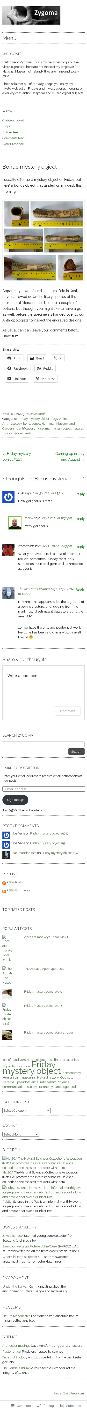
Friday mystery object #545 (49, 833)
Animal (64, 419)
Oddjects (66, 1077)
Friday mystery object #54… (49, 843)
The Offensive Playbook (34, 589)
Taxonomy (46, 1087)
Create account (13, 120)
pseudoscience (27, 1082)
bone (26, 423)
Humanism (11, 1077)
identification (25, 428)
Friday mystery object (34, 419)
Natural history (48, 1077)
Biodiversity (21, 1060)
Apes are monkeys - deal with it (46, 937)
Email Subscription (21, 768)
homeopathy (72, 1073)
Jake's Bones (11, 1235)
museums (42, 428)
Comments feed (13, 138)
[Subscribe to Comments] (4, 890)
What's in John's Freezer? (20, 1257)
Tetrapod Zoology (14, 1357)
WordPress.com (13, 144)
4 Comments (22, 433)
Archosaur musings (16, 1345)
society (32, 1087)
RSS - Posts (15, 882)
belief (7, 1060)
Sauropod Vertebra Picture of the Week (29, 1246)
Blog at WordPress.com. (69, 1393)
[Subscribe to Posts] (4, 882)
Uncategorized (65, 1087)
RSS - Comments (18, 890)
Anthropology (12, 423)
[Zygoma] (43, 15)
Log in (6, 126)
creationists (71, 1060)
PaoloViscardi (35, 414)
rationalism (48, 1082)
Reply (80, 494)
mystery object (61, 428)
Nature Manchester (16, 1316)
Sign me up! (15, 800)
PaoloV (28, 518)
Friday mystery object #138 (43, 1006)
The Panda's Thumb (16, 1368)
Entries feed (10, 132)
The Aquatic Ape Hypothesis (44, 969)
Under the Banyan (15, 1286)
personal (9, 1082)
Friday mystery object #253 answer (48, 1032)
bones (36, 423)
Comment (67, 711)
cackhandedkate (24, 853)
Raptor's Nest (11, 1351)
